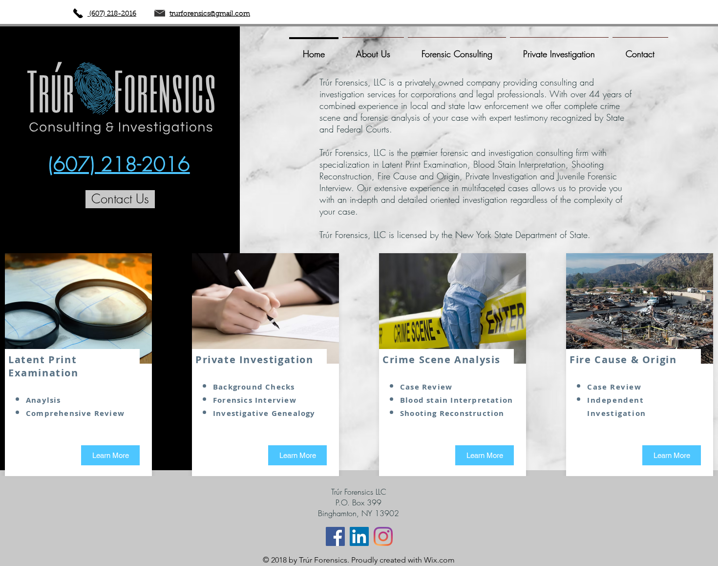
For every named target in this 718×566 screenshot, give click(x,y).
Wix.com (439, 560)
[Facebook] (335, 536)
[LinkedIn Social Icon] (359, 536)
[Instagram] (383, 536)
